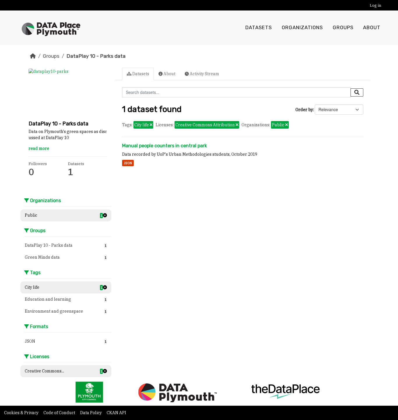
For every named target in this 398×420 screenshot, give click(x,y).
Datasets (258, 27)
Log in (375, 5)
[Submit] (357, 92)
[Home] (33, 56)
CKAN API (116, 412)
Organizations (302, 27)
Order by (304, 109)
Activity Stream (204, 73)
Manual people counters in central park (164, 145)
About (372, 27)
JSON (128, 163)
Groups (343, 27)
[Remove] (151, 125)
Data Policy (91, 412)
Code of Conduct (59, 412)
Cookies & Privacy (21, 412)
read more (39, 148)
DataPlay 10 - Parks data (96, 56)
